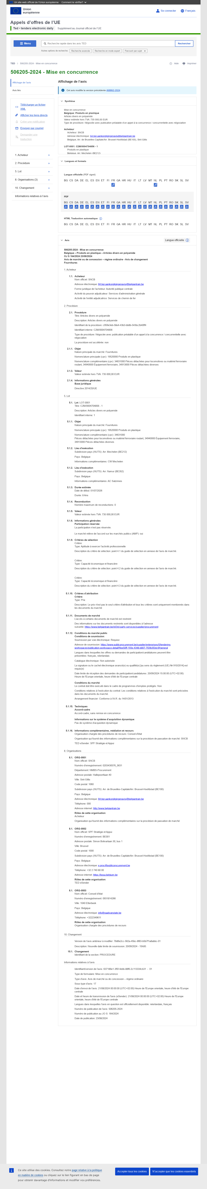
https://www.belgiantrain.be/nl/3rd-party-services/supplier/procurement (121, 626)
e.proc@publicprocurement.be (114, 865)
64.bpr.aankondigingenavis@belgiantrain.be (112, 136)
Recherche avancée (80, 51)
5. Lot (18, 171)
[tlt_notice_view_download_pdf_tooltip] (66, 206)
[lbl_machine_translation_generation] (100, 218)
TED (13, 63)
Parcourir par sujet (134, 51)
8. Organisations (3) (26, 179)
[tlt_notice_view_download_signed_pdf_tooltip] (113, 185)
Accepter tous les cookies (132, 1171)
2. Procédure (22, 163)
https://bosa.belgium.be (105, 874)
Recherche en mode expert (107, 51)
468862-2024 (113, 90)
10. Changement (24, 188)
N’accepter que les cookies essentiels (174, 1171)
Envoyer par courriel (32, 128)
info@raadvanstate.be (109, 912)
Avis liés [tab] (16, 90)
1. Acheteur (21, 155)
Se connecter (168, 10)
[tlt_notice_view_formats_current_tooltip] (187, 240)
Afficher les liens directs (34, 115)
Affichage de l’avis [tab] (21, 82)
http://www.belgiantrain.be (106, 808)
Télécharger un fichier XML (32, 106)
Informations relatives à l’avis (31, 196)
